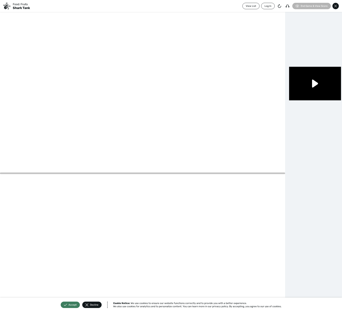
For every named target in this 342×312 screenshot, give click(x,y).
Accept (72, 304)
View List (251, 6)
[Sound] (287, 6)
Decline (94, 304)
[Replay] (279, 6)
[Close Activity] (335, 6)
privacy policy (220, 306)
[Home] (6, 6)
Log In (268, 6)
